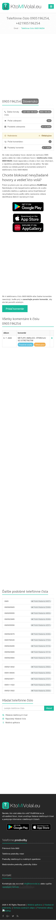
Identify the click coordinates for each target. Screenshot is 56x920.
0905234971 (27, 678)
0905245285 (27, 646)
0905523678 (27, 634)
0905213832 (27, 666)
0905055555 (27, 613)
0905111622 (27, 684)
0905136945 (27, 672)
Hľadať (49, 708)
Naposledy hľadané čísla (15, 718)
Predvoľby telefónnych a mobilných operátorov (21, 859)
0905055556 (27, 625)
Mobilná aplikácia (12, 722)
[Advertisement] (28, 67)
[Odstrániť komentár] (52, 338)
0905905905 (27, 607)
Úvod (16, 28)
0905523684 (27, 657)
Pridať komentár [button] (15, 308)
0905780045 (27, 640)
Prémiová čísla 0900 (10, 848)
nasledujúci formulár (10, 886)
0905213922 (27, 690)
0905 (27, 601)
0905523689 (27, 652)
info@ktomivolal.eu (32, 883)
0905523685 (27, 619)
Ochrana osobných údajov (24, 907)
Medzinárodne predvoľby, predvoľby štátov (19, 864)
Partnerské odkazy (45, 907)
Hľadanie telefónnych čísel (16, 715)
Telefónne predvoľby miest (13, 853)
